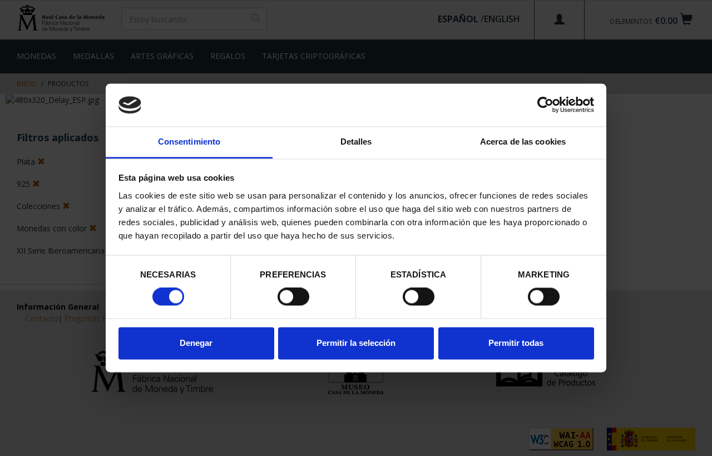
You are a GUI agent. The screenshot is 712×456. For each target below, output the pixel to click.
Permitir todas (515, 343)
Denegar (196, 343)
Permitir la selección (356, 343)
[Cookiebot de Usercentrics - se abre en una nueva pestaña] (545, 105)
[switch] (293, 297)
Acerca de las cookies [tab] (523, 141)
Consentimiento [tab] (189, 141)
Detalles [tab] (356, 141)
